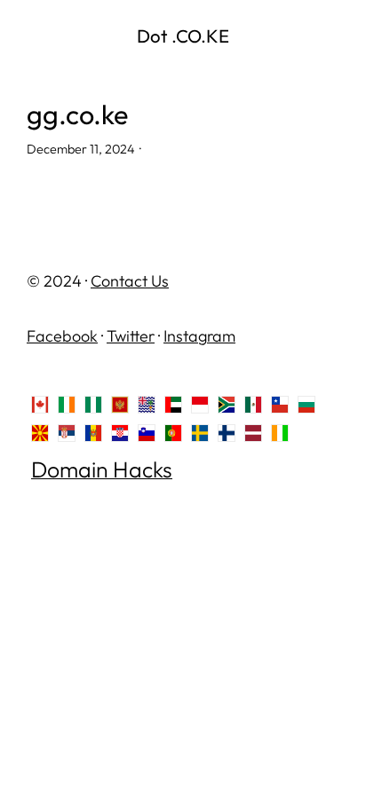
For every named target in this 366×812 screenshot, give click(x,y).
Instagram (199, 336)
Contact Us (130, 281)
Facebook (62, 336)
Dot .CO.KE (183, 36)
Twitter (131, 336)
